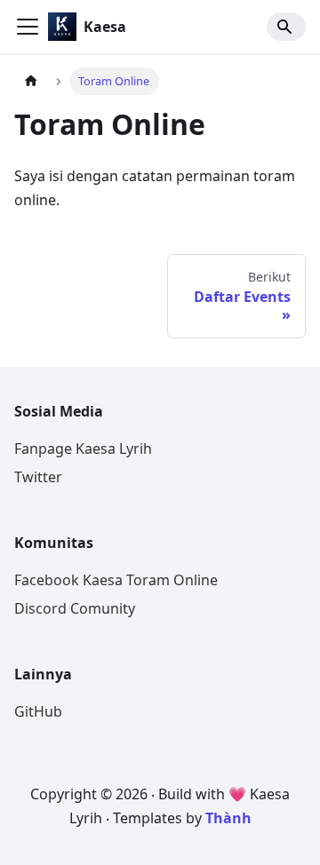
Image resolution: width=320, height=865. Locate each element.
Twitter (38, 477)
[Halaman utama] (31, 81)
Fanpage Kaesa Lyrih (83, 448)
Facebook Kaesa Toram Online (116, 580)
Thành (228, 818)
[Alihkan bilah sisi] (27, 26)
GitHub (38, 711)
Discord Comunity (74, 608)
